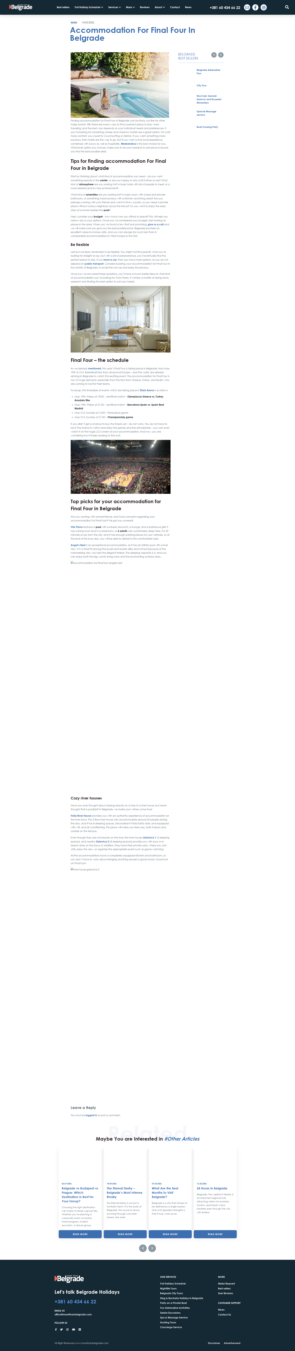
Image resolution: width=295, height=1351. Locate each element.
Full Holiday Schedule (87, 7)
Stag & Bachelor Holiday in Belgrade (181, 1298)
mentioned (94, 368)
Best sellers (63, 7)
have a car (110, 259)
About (158, 7)
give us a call (156, 224)
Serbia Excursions (170, 1312)
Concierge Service (171, 1327)
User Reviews (225, 1293)
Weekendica (128, 143)
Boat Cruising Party (207, 127)
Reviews (144, 7)
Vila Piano (77, 527)
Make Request (226, 1283)
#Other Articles (181, 1138)
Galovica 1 (149, 837)
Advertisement (232, 1343)
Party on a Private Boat (173, 1303)
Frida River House (81, 815)
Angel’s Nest (78, 545)
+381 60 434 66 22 (75, 1301)
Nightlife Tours (168, 1288)
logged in (91, 1115)
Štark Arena (147, 390)
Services (113, 7)
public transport (94, 263)
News (188, 7)
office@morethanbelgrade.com (73, 1314)
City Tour (201, 85)
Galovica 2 (102, 841)
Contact (175, 7)
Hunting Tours (168, 1322)
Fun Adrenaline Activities (175, 1308)
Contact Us (224, 1314)
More (129, 7)
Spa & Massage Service (174, 1317)
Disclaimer (214, 1343)
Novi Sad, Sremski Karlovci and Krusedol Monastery (209, 99)
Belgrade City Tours (171, 1293)
